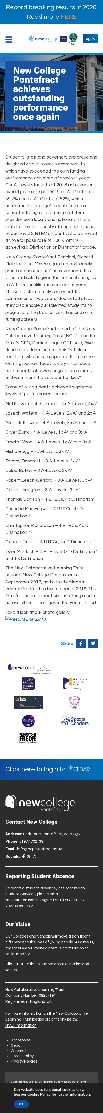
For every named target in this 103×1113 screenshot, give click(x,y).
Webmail (18, 1051)
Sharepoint (20, 1040)
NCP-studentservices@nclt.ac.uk (34, 900)
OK (21, 1104)
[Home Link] (48, 38)
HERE (68, 16)
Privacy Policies (24, 1061)
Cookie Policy (22, 1056)
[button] (10, 40)
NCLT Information (21, 1025)
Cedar (16, 1045)
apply (90, 39)
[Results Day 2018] (25, 619)
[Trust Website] (29, 668)
